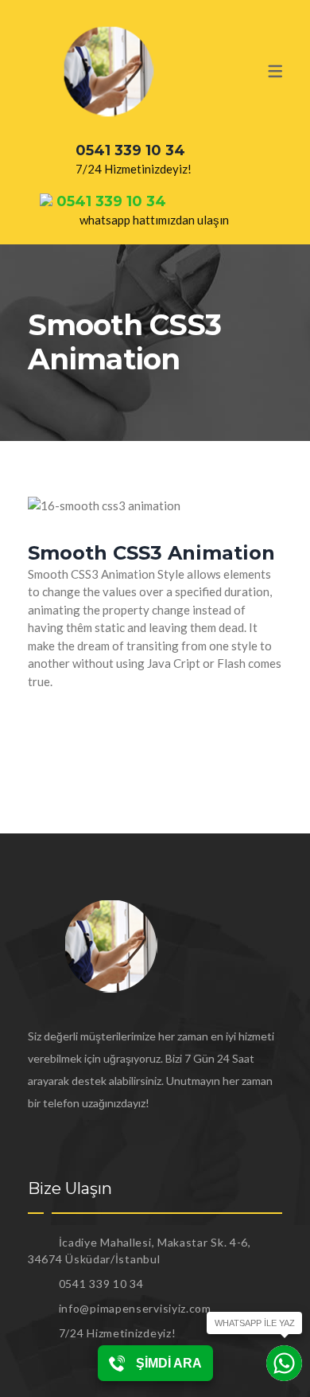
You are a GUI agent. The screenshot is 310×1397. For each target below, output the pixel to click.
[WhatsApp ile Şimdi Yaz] (284, 1363)
